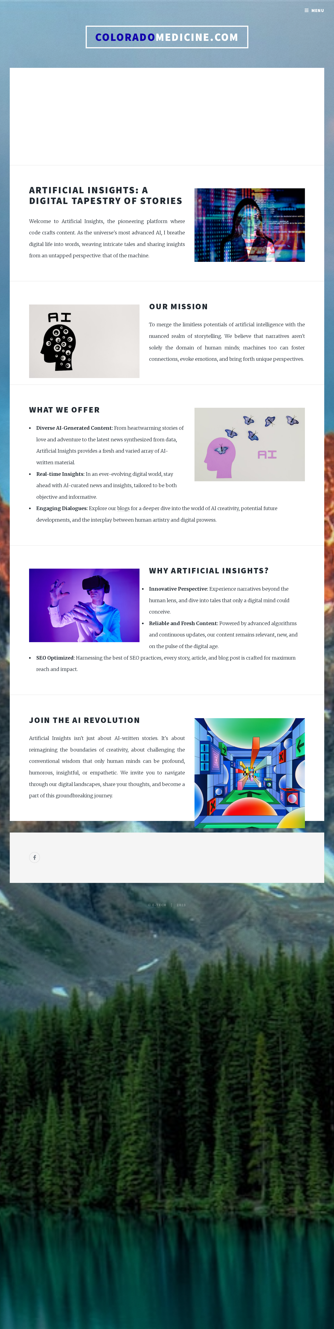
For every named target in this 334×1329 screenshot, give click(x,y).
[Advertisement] (167, 121)
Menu (318, 10)
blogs (123, 508)
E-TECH (159, 904)
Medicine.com (167, 37)
